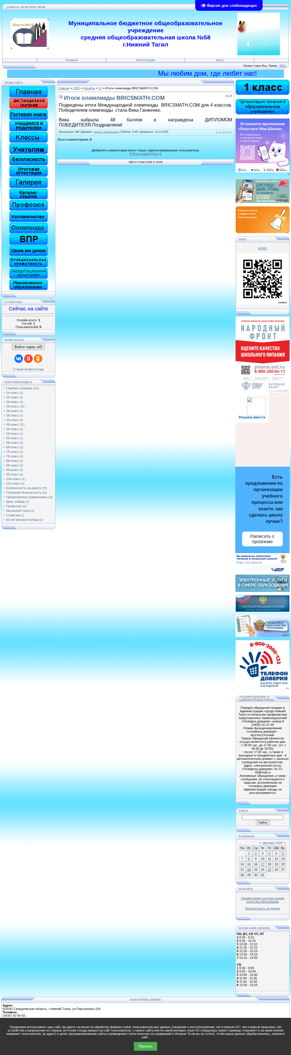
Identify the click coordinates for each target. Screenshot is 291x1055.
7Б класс (12, 456)
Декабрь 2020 (272, 843)
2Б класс (12, 406)
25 (269, 869)
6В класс (12, 447)
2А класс (12, 401)
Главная (71, 60)
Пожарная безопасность (23, 492)
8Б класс (12, 465)
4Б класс (12, 424)
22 (100, 88)
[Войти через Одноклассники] (38, 358)
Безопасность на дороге (23, 488)
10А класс (13, 479)
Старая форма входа (28, 369)
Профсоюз (14, 506)
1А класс (12, 392)
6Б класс (12, 442)
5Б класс (12, 433)
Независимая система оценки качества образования (262, 900)
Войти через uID (28, 347)
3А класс (12, 411)
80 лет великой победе (22, 519)
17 (262, 864)
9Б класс (12, 474)
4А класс (12, 420)
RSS (283, 65)
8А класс (12, 460)
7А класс (12, 451)
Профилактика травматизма (26, 497)
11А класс (13, 483)
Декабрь (89, 88)
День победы (15, 501)
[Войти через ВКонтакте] (18, 358)
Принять (145, 1046)
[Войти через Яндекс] (28, 358)
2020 (76, 88)
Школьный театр (18, 510)
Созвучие (13, 515)
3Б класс (12, 415)
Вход (219, 60)
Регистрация (145, 60)
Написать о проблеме (262, 539)
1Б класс (12, 397)
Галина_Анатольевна (106, 131)
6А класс (12, 438)
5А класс (12, 429)
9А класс (12, 470)
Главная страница (19, 388)
